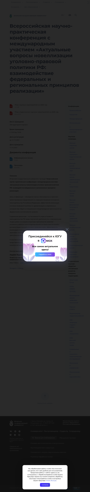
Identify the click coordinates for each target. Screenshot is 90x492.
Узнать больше (51, 480)
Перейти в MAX (45, 254)
